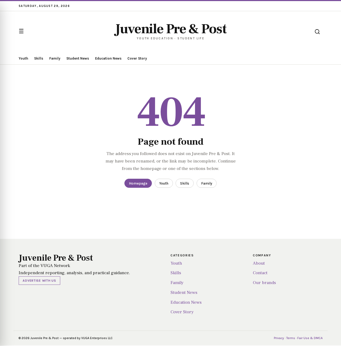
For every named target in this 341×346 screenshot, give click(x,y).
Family (54, 58)
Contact (260, 273)
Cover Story (137, 58)
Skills (38, 58)
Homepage (138, 183)
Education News (108, 58)
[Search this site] (317, 32)
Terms (290, 338)
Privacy (279, 338)
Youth (23, 58)
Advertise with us (39, 280)
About (259, 263)
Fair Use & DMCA (310, 338)
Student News (77, 58)
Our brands (264, 283)
